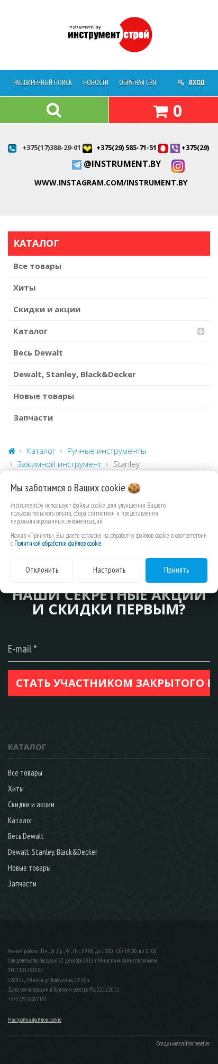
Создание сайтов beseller (183, 1043)
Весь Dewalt (38, 352)
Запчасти (33, 417)
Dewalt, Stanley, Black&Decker (74, 374)
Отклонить (41, 570)
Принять (176, 570)
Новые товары (43, 395)
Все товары (37, 265)
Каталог (30, 330)
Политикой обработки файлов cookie (58, 543)
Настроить (109, 570)
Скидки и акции (46, 309)
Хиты (24, 287)
